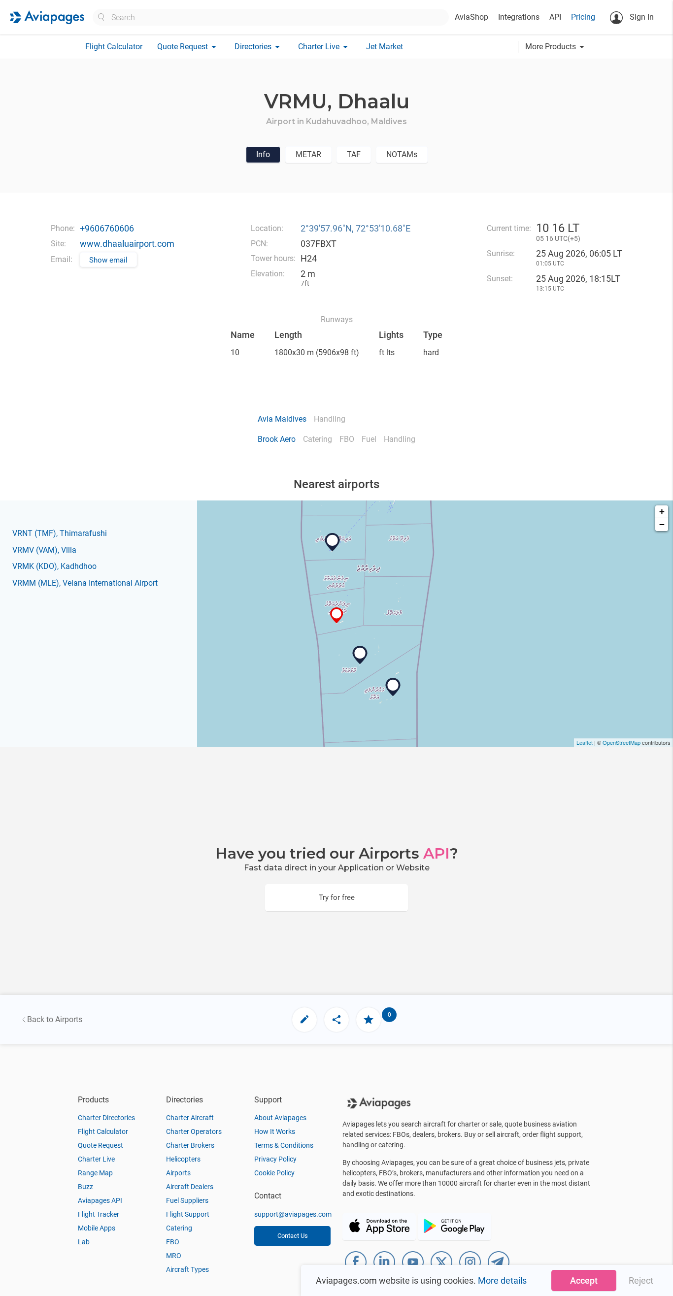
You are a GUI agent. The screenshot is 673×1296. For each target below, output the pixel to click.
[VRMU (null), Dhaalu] (336, 615)
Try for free (337, 897)
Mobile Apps (96, 1228)
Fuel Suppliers (187, 1200)
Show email (108, 260)
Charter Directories (106, 1118)
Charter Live (96, 1159)
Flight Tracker (98, 1214)
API (555, 17)
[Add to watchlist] (368, 1019)
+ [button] (662, 511)
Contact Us (292, 1235)
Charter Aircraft (190, 1118)
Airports (178, 1173)
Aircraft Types (187, 1269)
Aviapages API (100, 1200)
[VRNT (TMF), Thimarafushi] (360, 655)
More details (502, 1280)
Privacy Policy (275, 1159)
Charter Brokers (190, 1145)
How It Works (274, 1131)
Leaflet (584, 742)
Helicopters (183, 1159)
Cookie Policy (274, 1173)
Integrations (518, 17)
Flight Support (187, 1214)
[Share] (336, 1019)
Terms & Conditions (283, 1145)
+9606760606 (107, 228)
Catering (179, 1228)
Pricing (583, 17)
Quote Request (100, 1145)
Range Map (95, 1173)
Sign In (641, 17)
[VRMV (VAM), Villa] (332, 542)
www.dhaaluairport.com (127, 243)
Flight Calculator (113, 46)
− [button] (662, 524)
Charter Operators (194, 1131)
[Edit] (304, 1019)
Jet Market (384, 46)
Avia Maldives (282, 419)
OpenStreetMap (621, 742)
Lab (84, 1242)
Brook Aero (277, 439)
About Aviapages (280, 1118)
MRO (173, 1256)
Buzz (85, 1187)
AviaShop (471, 17)
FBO (172, 1242)
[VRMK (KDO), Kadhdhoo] (393, 687)
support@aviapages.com (293, 1214)
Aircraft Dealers (189, 1187)
